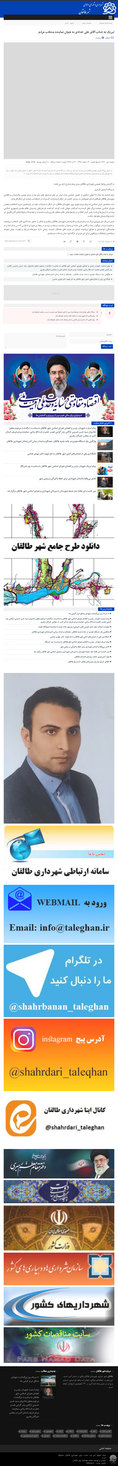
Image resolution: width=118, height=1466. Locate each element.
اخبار (66, 23)
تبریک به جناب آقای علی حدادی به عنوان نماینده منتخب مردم (76, 32)
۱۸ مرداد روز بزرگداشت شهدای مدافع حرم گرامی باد (89, 613)
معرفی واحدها (89, 1436)
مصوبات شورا (105, 1436)
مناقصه (75, 1436)
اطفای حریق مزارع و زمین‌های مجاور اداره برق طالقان (88, 661)
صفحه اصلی (86, 23)
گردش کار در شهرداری (30, 1436)
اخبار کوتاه (82, 1431)
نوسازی (46, 1436)
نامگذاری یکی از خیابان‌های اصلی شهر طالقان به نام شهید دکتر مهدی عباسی (82, 279)
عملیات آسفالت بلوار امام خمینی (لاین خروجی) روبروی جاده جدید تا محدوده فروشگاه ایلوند (73, 627)
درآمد (60, 1431)
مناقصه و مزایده (61, 1436)
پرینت (99, 37)
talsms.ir (90, 1463)
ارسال (108, 38)
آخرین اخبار (106, 1431)
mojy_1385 (30, 162)
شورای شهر (36, 1431)
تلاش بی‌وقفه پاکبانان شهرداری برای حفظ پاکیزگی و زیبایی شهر (67, 479)
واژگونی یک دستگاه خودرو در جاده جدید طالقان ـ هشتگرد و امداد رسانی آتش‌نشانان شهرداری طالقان (71, 274)
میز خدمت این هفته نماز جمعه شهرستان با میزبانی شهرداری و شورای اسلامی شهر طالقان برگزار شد (51, 491)
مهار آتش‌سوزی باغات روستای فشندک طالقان (92, 657)
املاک (71, 1431)
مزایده (23, 1431)
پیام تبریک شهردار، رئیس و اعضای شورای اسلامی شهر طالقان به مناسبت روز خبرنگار (58, 466)
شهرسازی (49, 1431)
